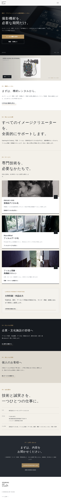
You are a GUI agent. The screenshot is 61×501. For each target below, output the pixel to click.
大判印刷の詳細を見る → (11, 308)
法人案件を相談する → (7, 344)
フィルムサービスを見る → (11, 245)
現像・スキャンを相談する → (11, 280)
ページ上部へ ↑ (5, 496)
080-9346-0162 (30, 470)
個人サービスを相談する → (8, 375)
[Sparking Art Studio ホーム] (4, 3)
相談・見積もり (12, 41)
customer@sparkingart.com (30, 465)
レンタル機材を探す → (13, 36)
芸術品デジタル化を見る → (11, 210)
